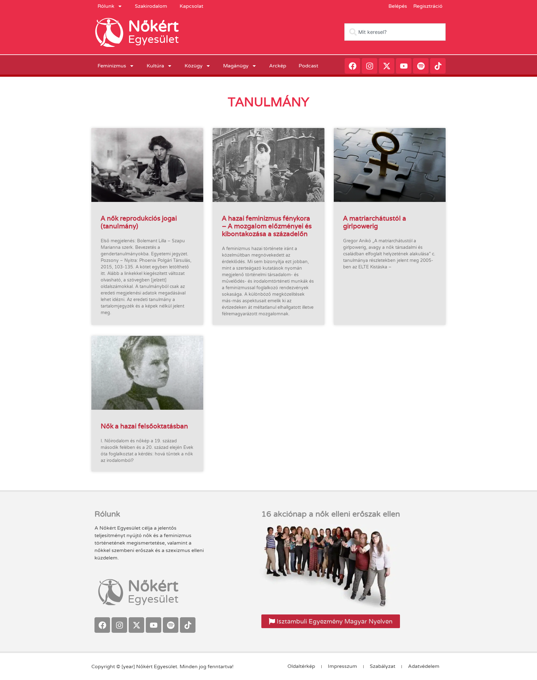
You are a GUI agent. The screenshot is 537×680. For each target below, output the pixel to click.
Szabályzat (382, 666)
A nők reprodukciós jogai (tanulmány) (139, 222)
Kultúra (155, 66)
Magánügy (236, 66)
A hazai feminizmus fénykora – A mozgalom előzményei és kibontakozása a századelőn (267, 226)
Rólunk (106, 6)
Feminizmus (112, 66)
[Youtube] (403, 66)
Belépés (397, 6)
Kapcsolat (191, 6)
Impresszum (342, 666)
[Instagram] (369, 66)
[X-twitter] (386, 66)
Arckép (277, 66)
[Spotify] (421, 66)
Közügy (194, 66)
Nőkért (153, 26)
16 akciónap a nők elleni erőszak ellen (330, 514)
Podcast (308, 66)
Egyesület (153, 39)
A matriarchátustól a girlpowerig (374, 222)
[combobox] (395, 32)
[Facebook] (352, 66)
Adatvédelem (423, 666)
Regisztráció (428, 6)
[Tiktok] (438, 66)
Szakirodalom (151, 6)
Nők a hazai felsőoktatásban (144, 426)
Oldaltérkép (301, 666)
